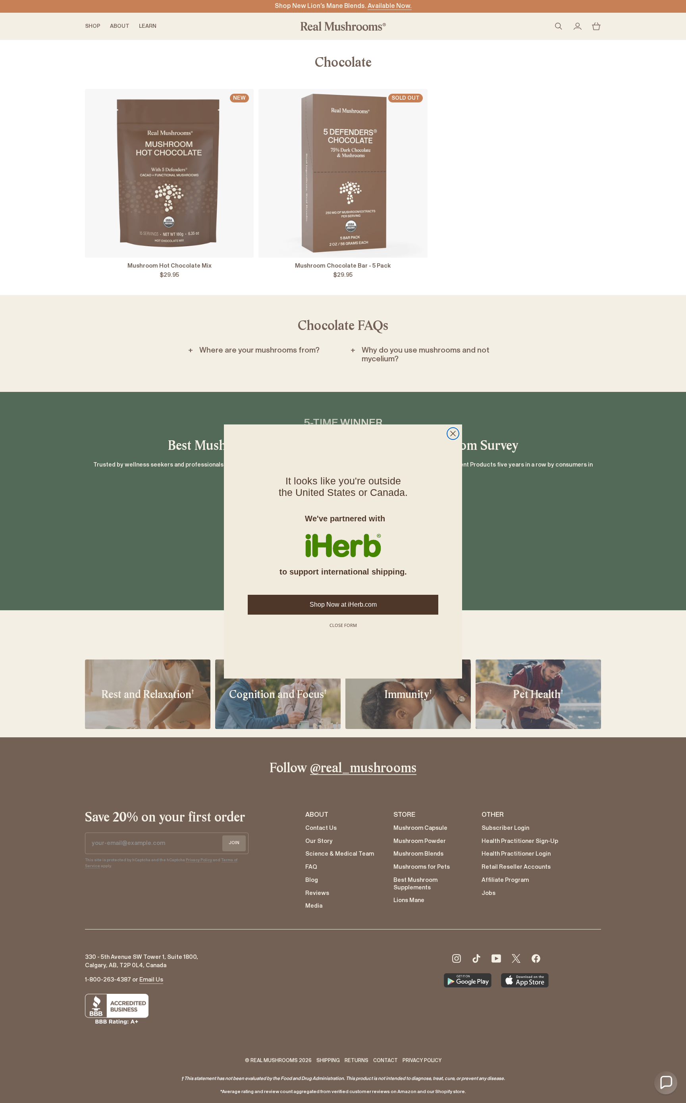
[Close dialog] (453, 434)
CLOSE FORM (343, 625)
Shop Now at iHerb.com (343, 604)
